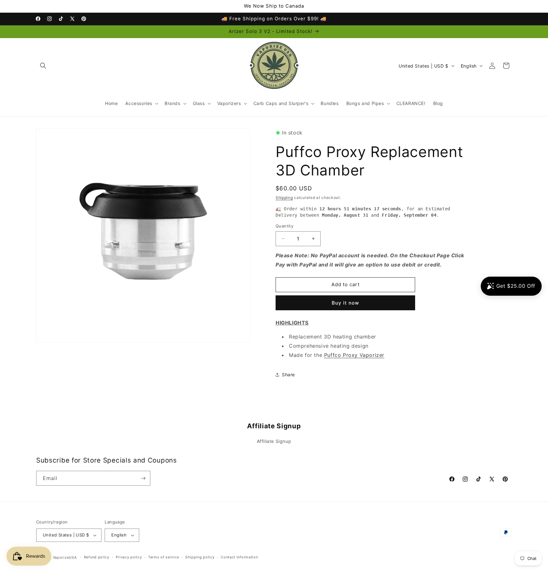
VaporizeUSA (65, 557)
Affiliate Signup (274, 441)
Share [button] (288, 374)
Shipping (284, 197)
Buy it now (345, 303)
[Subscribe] (143, 478)
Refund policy (96, 557)
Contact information (239, 557)
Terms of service (163, 557)
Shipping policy (200, 557)
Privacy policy (129, 557)
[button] (43, 66)
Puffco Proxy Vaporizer (354, 355)
